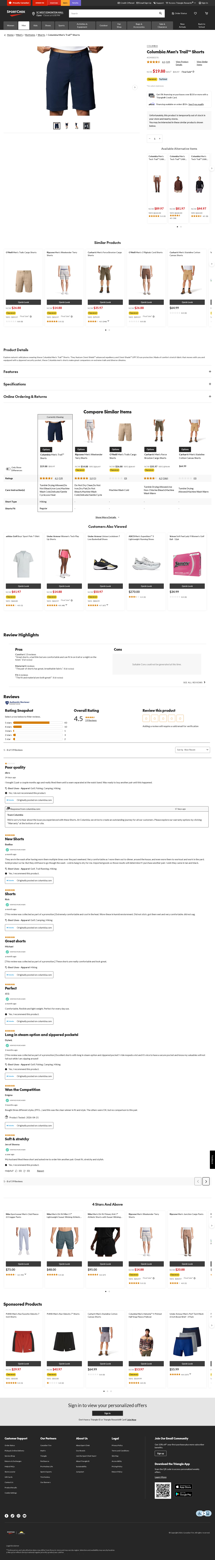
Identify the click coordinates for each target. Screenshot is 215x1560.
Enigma (8, 1095)
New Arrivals (182, 25)
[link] (159, 62)
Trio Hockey (45, 1477)
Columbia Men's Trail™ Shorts (175, 51)
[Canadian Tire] (39, 3)
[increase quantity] (159, 139)
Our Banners (45, 1482)
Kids (35, 25)
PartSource (44, 1461)
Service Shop (10, 1456)
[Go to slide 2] (66, 125)
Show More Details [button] (106, 517)
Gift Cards (9, 1477)
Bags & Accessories (139, 25)
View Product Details (182, 63)
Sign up (160, 1453)
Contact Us (9, 1482)
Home (10, 34)
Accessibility (117, 1461)
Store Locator (10, 1472)
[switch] (10, 469)
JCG (7, 993)
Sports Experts (46, 1472)
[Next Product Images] (134, 87)
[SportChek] (54, 3)
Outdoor (104, 25)
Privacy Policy (117, 1445)
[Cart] (206, 13)
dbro (7, 772)
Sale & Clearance (162, 25)
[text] (157, 216)
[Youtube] (24, 1516)
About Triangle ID (82, 1461)
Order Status (181, 13)
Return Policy (117, 1472)
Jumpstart (80, 1472)
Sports (62, 25)
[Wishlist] (195, 13)
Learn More (160, 1477)
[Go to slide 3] (76, 125)
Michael (9, 946)
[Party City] (75, 3)
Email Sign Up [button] (145, 3)
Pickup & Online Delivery (14, 1451)
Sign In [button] (205, 3)
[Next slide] (211, 168)
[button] (160, 13)
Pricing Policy (117, 1466)
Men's (19, 34)
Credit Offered (127, 3)
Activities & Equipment (82, 25)
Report (40, 1170)
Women (10, 25)
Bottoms (30, 34)
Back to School (201, 25)
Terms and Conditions (120, 1451)
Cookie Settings (11, 1493)
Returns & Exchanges (13, 1461)
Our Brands (80, 1451)
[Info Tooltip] (193, 72)
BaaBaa (9, 844)
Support (160, 3)
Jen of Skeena (12, 1144)
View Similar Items (202, 63)
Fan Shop (119, 25)
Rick (7, 899)
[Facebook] (6, 1516)
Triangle (43, 1456)
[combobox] (195, 750)
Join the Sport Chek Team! (86, 1456)
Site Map (115, 1456)
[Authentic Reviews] (17, 703)
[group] (23, 312)
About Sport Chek (83, 1445)
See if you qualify (196, 104)
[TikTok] (12, 1516)
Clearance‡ (152, 79)
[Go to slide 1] (56, 125)
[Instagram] (18, 1516)
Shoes (48, 25)
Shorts (41, 34)
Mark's (43, 1451)
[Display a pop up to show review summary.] (109, 322)
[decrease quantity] (149, 139)
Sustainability (81, 1466)
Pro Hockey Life (46, 1466)
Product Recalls (11, 1487)
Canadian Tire (45, 1445)
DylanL (8, 1040)
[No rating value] (116, 478)
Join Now (131, 1419)
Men (24, 25)
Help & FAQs (10, 1466)
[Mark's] (65, 3)
